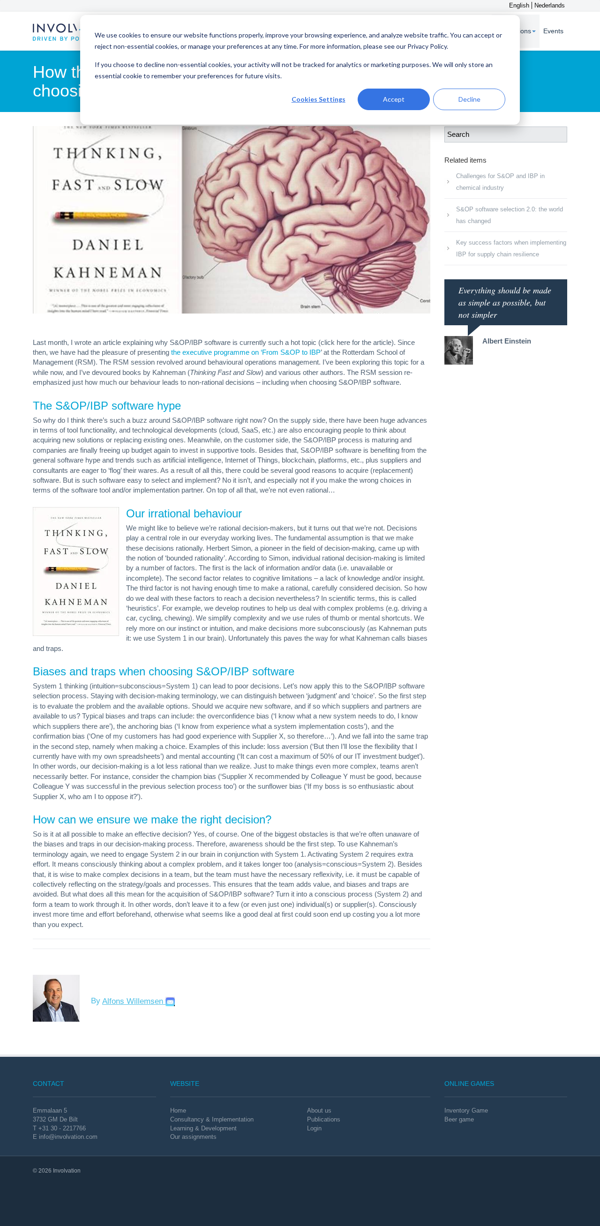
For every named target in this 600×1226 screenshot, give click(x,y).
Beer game (459, 1119)
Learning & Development (203, 1128)
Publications (323, 1119)
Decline (469, 99)
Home (178, 1110)
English (519, 5)
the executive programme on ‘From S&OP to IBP (246, 352)
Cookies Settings (318, 99)
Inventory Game (466, 1110)
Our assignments (193, 1136)
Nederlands (549, 5)
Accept (394, 99)
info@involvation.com (68, 1136)
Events (553, 31)
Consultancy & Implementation (212, 1119)
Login (314, 1128)
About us (319, 1110)
